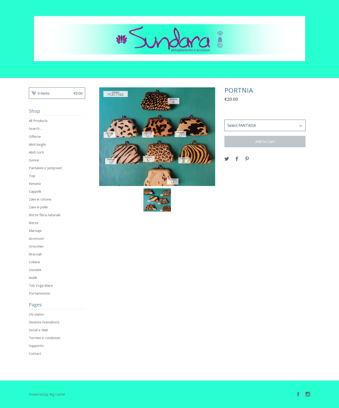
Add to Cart (265, 141)
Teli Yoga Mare (41, 285)
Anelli (33, 277)
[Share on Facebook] (237, 159)
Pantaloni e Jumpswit (45, 168)
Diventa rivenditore (44, 322)
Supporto (36, 345)
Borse (34, 222)
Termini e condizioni (44, 337)
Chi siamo (36, 314)
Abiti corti (36, 152)
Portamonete (39, 293)
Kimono (35, 183)
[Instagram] (308, 394)
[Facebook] (298, 394)
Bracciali (35, 254)
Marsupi (35, 230)
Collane (34, 262)
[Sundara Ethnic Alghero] (169, 39)
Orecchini (36, 246)
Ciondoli (35, 269)
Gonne (34, 160)
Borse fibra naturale (45, 215)
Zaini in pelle (38, 207)
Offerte (35, 136)
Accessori (36, 238)
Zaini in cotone (40, 199)
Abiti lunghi (37, 144)
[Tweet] (226, 159)
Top (32, 175)
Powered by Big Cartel (47, 394)
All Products (38, 120)
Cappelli (35, 191)
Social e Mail (38, 330)
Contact (35, 353)
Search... (35, 128)
